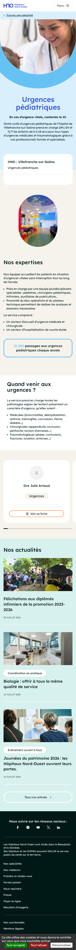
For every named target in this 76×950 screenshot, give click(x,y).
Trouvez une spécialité (19, 15)
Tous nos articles (36, 797)
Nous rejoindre (12, 888)
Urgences (36, 496)
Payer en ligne (12, 901)
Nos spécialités (13, 863)
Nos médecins (12, 870)
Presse (7, 894)
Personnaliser (61, 945)
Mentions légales (14, 928)
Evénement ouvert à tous (25, 750)
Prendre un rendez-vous (18, 876)
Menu (60, 5)
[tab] (6, 528)
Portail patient (12, 882)
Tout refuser (39, 945)
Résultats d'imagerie (16, 907)
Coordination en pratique (25, 673)
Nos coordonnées (14, 922)
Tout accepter (16, 945)
